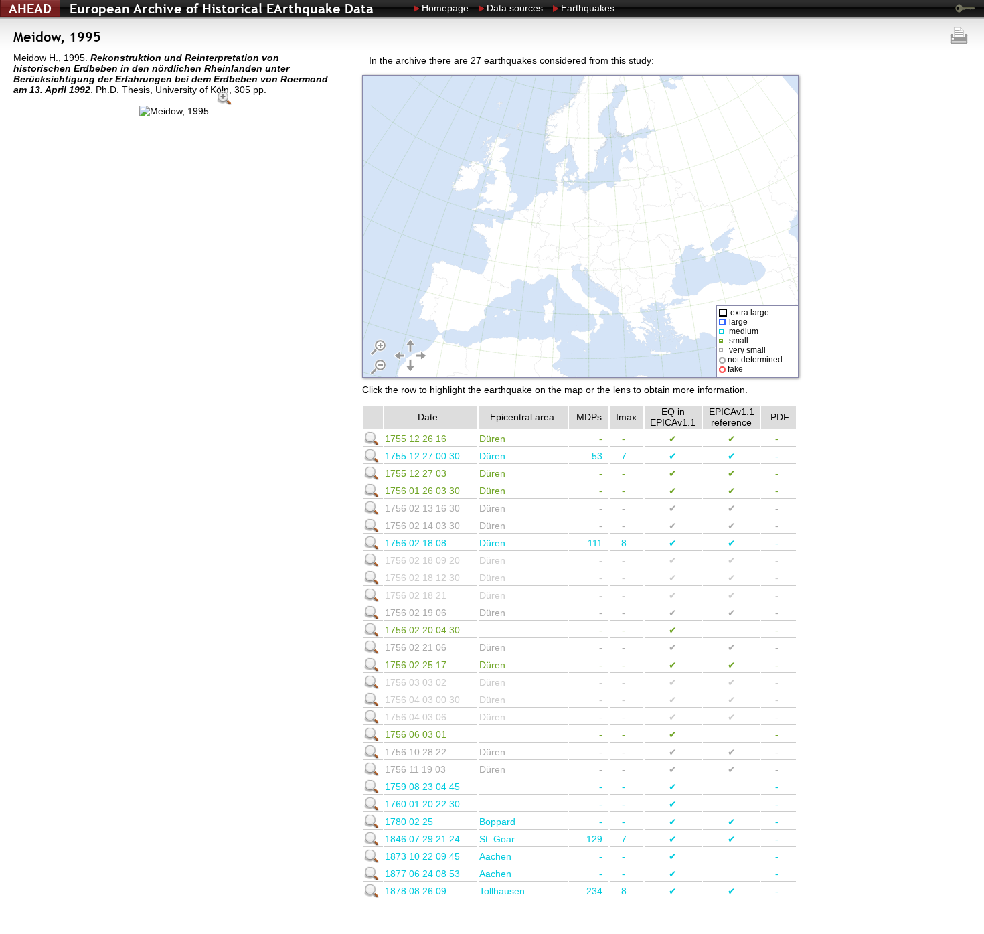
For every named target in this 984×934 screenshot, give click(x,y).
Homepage (445, 8)
